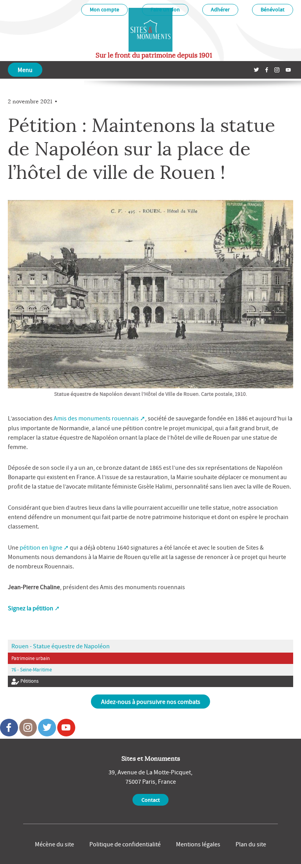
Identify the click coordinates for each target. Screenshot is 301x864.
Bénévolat (273, 9)
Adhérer (220, 9)
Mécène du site (54, 844)
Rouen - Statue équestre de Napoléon (60, 646)
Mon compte (104, 9)
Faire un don (165, 9)
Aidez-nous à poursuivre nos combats (150, 701)
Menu (25, 70)
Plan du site (251, 844)
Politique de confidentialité (125, 844)
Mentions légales (198, 844)
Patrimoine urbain (30, 658)
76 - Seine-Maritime (31, 669)
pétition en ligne (41, 547)
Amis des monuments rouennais (96, 418)
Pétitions (28, 681)
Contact (150, 799)
